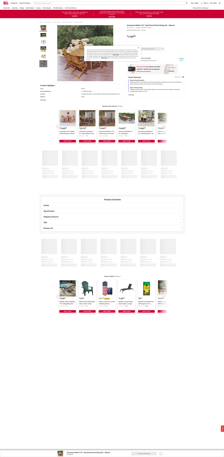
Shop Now (149, 16)
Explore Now (112, 16)
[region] (112, 53)
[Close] (139, 48)
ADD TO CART (67, 141)
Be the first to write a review (133, 30)
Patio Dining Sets (78, 22)
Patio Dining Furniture (67, 22)
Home (40, 22)
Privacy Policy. (116, 54)
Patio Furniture (56, 22)
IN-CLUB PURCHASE (148, 49)
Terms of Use (104, 57)
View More (131, 94)
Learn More (75, 16)
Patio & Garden (47, 22)
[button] (163, 48)
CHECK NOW (171, 67)
